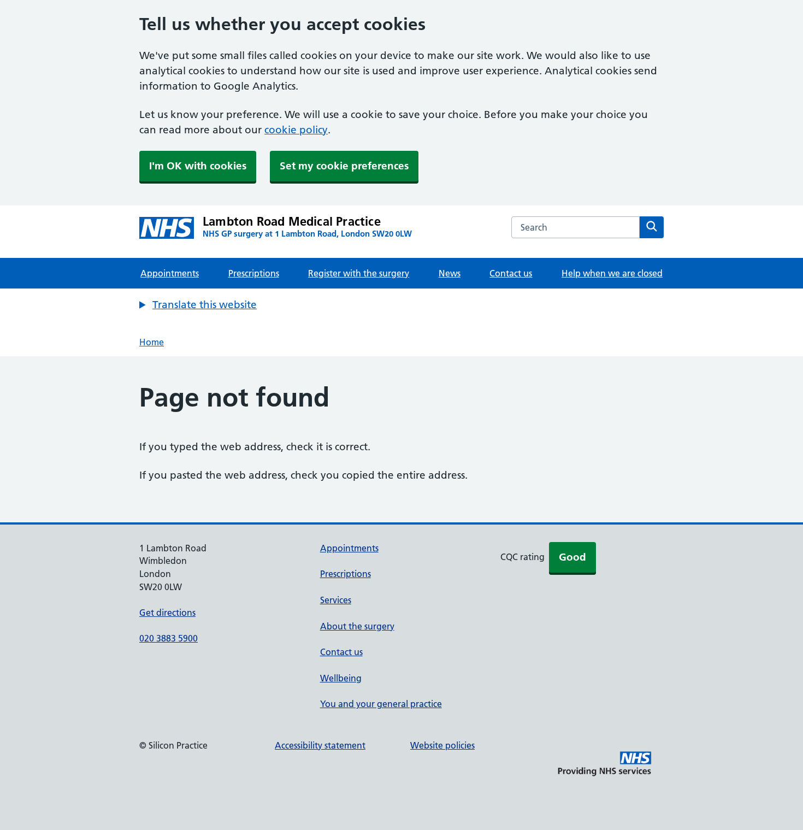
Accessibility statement (320, 745)
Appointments (169, 273)
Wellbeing (341, 678)
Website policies (442, 745)
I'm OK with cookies (197, 166)
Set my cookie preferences (344, 166)
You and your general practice (381, 703)
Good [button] (572, 557)
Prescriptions (253, 273)
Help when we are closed (612, 273)
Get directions (167, 612)
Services (335, 599)
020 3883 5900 (168, 638)
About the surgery (357, 626)
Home (151, 342)
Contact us (510, 273)
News (449, 273)
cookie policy (296, 129)
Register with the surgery (358, 273)
